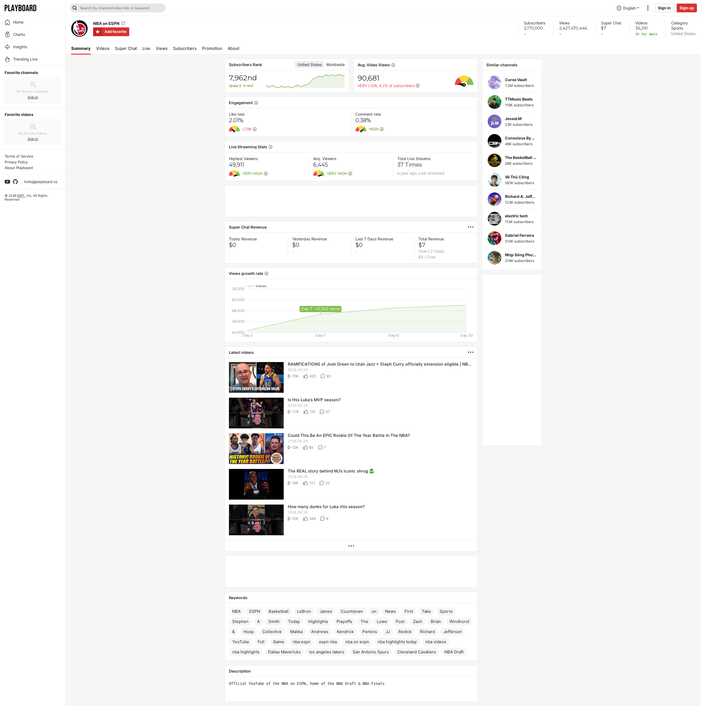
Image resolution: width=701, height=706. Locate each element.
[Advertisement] (351, 201)
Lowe (382, 621)
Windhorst (459, 621)
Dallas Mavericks (284, 651)
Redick (405, 631)
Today (294, 621)
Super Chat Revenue (248, 227)
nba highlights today (397, 641)
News (390, 611)
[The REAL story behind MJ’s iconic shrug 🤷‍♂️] (256, 484)
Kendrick (345, 631)
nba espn (302, 641)
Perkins (369, 631)
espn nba (328, 641)
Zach (417, 621)
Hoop (248, 631)
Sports (677, 28)
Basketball (279, 611)
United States (683, 33)
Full (261, 641)
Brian (436, 621)
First (408, 611)
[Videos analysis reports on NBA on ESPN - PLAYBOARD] (473, 226)
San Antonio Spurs (371, 651)
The (364, 621)
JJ (388, 631)
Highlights (318, 621)
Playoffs (344, 621)
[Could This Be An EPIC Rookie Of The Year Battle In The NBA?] (256, 449)
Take (426, 611)
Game (278, 641)
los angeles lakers (326, 651)
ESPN (254, 611)
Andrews (319, 631)
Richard (427, 631)
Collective (272, 631)
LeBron (304, 611)
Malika (296, 631)
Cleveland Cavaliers (416, 651)
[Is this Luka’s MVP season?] (256, 413)
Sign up (687, 7)
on (374, 611)
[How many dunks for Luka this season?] (256, 520)
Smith (274, 621)
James (326, 611)
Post (400, 621)
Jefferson (452, 631)
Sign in (664, 7)
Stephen (240, 621)
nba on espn (357, 641)
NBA (236, 611)
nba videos (435, 641)
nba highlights (246, 651)
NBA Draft (454, 651)
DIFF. (21, 195)
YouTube (240, 641)
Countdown (352, 611)
